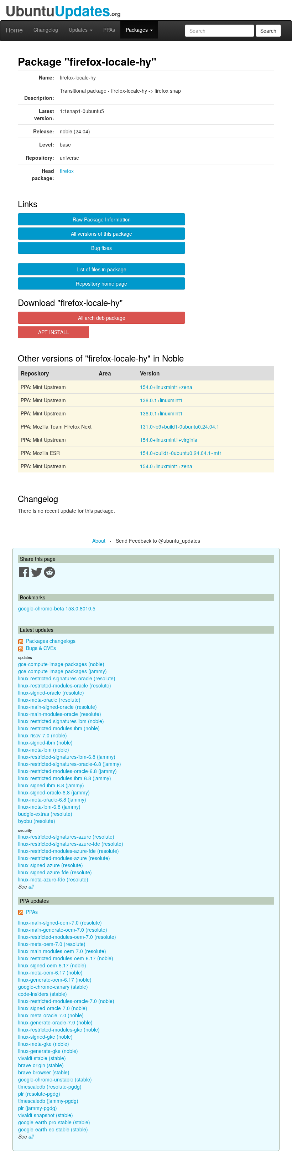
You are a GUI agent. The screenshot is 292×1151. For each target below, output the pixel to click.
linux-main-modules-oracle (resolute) (59, 713)
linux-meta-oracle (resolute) (49, 699)
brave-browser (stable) (43, 1072)
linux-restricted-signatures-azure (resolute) (66, 836)
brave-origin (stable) (41, 1065)
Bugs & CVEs (41, 647)
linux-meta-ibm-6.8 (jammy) (49, 806)
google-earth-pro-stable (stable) (54, 1122)
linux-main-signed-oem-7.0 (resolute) (60, 922)
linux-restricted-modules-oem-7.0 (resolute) (67, 936)
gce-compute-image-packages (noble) (61, 663)
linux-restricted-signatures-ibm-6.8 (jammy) (66, 756)
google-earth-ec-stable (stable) (53, 1129)
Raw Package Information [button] (102, 219)
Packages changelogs (50, 640)
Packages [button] (137, 29)
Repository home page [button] (101, 283)
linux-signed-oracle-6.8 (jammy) (54, 792)
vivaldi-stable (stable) (42, 1058)
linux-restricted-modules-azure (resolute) (64, 857)
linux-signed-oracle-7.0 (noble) (52, 1008)
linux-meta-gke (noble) (43, 1043)
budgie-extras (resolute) (45, 813)
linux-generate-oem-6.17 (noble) (55, 979)
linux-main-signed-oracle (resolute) (57, 706)
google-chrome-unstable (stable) (55, 1079)
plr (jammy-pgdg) (37, 1107)
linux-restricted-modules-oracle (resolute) (64, 685)
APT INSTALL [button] (53, 332)
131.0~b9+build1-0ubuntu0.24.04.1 (179, 426)
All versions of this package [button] (101, 233)
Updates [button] (79, 29)
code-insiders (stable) (42, 993)
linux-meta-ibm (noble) (43, 749)
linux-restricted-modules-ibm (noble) (59, 728)
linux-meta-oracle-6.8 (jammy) (52, 799)
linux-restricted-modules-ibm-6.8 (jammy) (64, 778)
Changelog (45, 29)
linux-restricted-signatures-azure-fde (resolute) (70, 843)
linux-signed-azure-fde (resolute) (55, 872)
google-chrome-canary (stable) (53, 986)
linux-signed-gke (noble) (45, 1036)
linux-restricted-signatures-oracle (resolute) (66, 678)
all (30, 886)
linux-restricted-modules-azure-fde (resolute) (68, 850)
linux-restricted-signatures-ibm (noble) (61, 721)
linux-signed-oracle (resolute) (51, 692)
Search (268, 30)
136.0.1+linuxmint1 (161, 400)
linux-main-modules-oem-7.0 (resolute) (62, 951)
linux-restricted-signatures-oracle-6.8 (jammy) (69, 763)
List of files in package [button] (101, 269)
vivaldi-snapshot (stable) (45, 1115)
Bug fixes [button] (101, 247)
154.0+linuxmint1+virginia (168, 439)
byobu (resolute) (36, 820)
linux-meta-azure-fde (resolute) (53, 879)
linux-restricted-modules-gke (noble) (59, 1029)
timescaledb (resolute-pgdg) (50, 1086)
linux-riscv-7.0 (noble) (42, 735)
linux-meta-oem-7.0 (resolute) (51, 943)
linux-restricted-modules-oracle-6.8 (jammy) (67, 770)
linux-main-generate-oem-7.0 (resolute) (62, 929)
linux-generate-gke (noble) (48, 1050)
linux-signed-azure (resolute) (50, 865)
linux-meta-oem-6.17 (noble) (50, 972)
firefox (67, 170)
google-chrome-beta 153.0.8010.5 (56, 608)
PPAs (109, 29)
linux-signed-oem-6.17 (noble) (52, 965)
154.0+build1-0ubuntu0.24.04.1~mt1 (181, 452)
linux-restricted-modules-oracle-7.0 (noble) (66, 1000)
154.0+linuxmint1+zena (166, 386)
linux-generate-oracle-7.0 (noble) (55, 1022)
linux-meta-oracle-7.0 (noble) (51, 1015)
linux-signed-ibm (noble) (45, 742)
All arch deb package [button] (101, 317)
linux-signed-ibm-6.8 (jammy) (51, 785)
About (98, 540)
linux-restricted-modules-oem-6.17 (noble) (65, 958)
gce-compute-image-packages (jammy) (62, 671)
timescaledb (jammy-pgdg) (48, 1100)
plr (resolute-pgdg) (39, 1093)
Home (14, 29)
